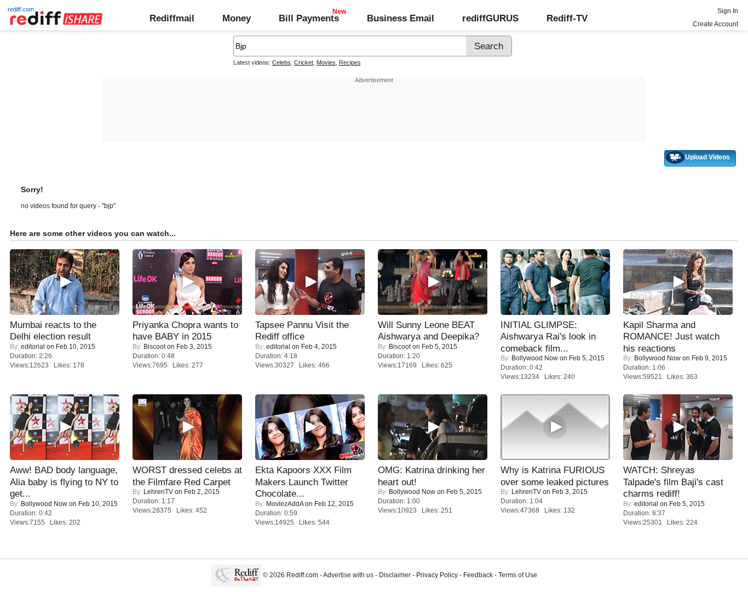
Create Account (715, 24)
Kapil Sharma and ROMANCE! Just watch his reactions (671, 336)
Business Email (400, 18)
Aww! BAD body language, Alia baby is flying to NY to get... (64, 481)
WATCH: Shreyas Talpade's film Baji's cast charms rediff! (673, 481)
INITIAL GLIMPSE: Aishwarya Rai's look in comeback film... (548, 336)
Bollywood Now (534, 358)
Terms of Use (517, 575)
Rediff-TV (567, 18)
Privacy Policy (437, 575)
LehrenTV (158, 492)
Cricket (303, 62)
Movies (326, 62)
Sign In (727, 11)
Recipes (350, 62)
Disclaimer (395, 575)
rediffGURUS (490, 18)
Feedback (478, 575)
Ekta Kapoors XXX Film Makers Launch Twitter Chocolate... (303, 481)
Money (236, 18)
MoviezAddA (284, 504)
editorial (33, 346)
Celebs (281, 62)
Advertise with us (348, 575)
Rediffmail (171, 18)
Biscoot (154, 346)
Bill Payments (309, 18)
